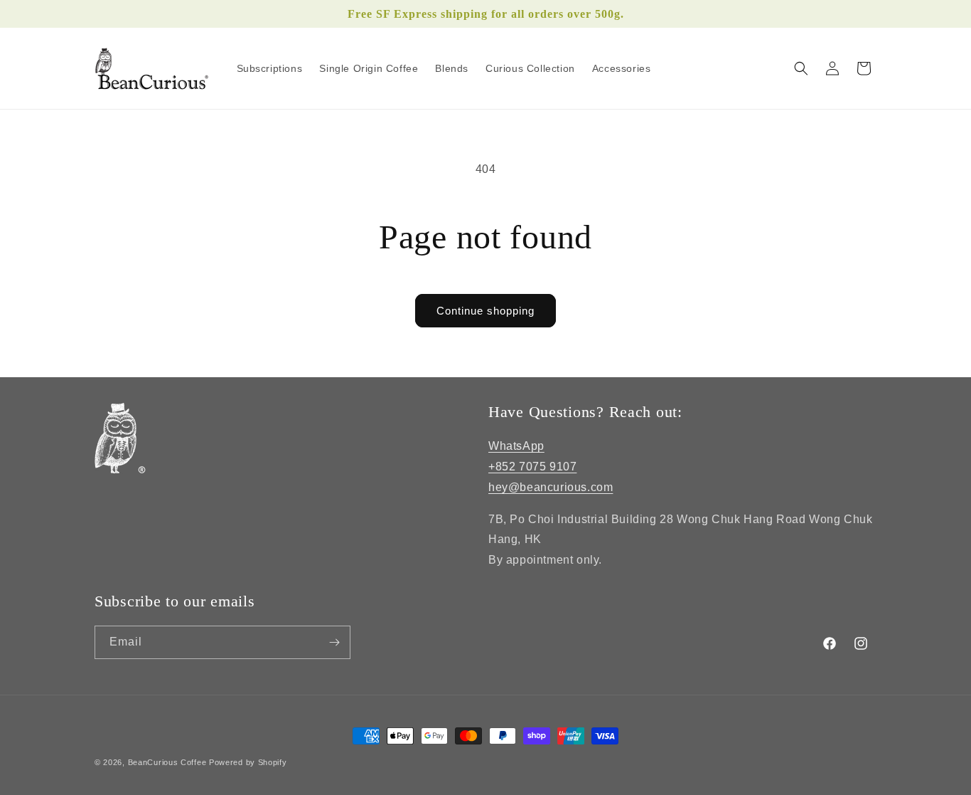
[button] (801, 68)
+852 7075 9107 (532, 466)
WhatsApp (516, 446)
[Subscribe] (334, 642)
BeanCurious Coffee (167, 762)
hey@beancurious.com (550, 487)
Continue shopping (485, 311)
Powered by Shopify (248, 762)
